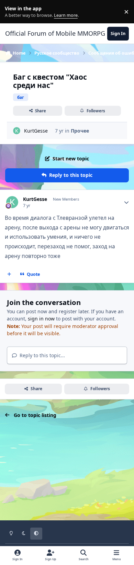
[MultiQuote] (9, 274)
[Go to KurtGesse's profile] (16, 130)
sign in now (41, 318)
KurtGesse (36, 130)
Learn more (13, 12)
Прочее (80, 130)
